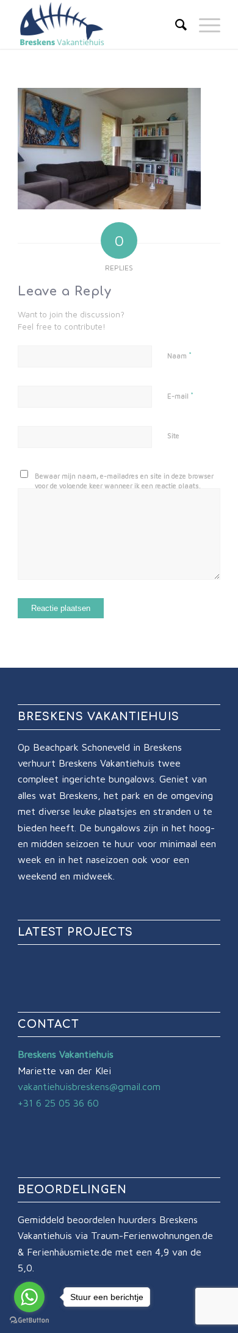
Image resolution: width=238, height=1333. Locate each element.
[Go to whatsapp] (29, 1297)
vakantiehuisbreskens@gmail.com (89, 1086)
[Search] (175, 24)
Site (173, 435)
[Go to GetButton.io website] (29, 1320)
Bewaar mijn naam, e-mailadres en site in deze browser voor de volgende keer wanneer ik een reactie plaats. (124, 481)
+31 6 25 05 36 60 (58, 1102)
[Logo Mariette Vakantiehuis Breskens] (98, 24)
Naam (179, 355)
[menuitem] (175, 24)
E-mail (180, 395)
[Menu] (203, 24)
